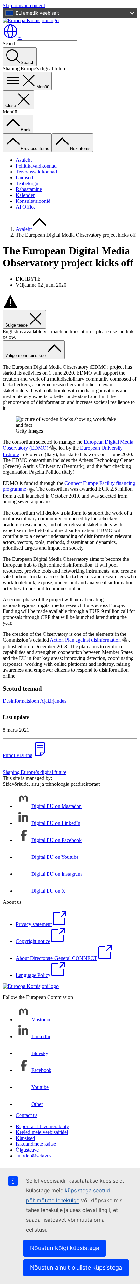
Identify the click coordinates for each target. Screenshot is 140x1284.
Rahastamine (29, 189)
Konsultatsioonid (33, 201)
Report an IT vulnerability (42, 1126)
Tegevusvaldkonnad (36, 171)
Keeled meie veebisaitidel (42, 1132)
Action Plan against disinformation (85, 640)
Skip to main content (24, 5)
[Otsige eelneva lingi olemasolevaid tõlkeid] (52, 448)
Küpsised (25, 1138)
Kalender (25, 195)
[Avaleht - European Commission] (31, 20)
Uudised (24, 177)
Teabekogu (27, 183)
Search (10, 43)
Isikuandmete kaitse (36, 1144)
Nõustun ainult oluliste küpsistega (76, 1267)
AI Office (25, 207)
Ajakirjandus (53, 701)
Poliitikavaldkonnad (36, 166)
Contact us (26, 1115)
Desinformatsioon (21, 701)
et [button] (20, 37)
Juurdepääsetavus (33, 1155)
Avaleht (24, 160)
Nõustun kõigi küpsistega (64, 1248)
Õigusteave (27, 1150)
